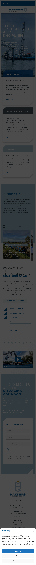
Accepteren (18, 551)
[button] (33, 531)
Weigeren (18, 556)
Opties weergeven (18, 561)
